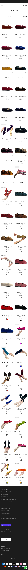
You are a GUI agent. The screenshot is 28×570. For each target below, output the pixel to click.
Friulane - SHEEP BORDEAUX (7, 224)
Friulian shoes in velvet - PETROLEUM (7, 362)
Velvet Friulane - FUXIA (21, 339)
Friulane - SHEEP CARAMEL (21, 224)
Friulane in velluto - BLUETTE (21, 56)
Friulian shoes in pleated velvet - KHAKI (7, 182)
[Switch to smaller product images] (26, 16)
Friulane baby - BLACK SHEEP (21, 139)
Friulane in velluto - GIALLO (7, 77)
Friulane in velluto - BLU (21, 118)
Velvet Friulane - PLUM (7, 139)
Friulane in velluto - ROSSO (7, 97)
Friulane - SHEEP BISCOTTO (7, 247)
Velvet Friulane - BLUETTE (7, 339)
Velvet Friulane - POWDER (21, 182)
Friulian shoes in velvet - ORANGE (21, 478)
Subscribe (6, 539)
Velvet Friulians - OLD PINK (21, 455)
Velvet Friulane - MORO (7, 386)
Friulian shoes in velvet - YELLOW (7, 478)
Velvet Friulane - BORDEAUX (21, 385)
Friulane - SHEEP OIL (21, 201)
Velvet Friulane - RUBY (7, 431)
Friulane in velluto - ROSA (7, 56)
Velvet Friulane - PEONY (21, 270)
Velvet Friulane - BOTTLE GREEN (21, 409)
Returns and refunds (5, 548)
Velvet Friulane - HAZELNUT (21, 247)
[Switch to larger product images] (23, 16)
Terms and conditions (5, 544)
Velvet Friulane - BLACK (21, 316)
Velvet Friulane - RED (7, 315)
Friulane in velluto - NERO (7, 118)
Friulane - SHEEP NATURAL (7, 293)
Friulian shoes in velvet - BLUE (21, 362)
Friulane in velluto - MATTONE (7, 35)
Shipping (3, 546)
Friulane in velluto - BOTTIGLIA (21, 77)
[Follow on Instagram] (2, 554)
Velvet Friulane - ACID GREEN (20, 432)
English (13, 558)
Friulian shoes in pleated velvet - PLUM (7, 160)
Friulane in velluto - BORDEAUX (21, 35)
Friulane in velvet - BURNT (7, 202)
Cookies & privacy (5, 550)
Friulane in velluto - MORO (21, 97)
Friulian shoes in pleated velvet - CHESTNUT (21, 160)
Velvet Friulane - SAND (7, 270)
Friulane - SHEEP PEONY (21, 293)
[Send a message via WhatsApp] (25, 567)
